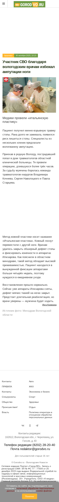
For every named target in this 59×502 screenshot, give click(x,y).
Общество (7, 402)
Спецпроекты (9, 397)
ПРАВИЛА (7, 386)
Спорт (32, 397)
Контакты (6, 381)
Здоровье (8, 55)
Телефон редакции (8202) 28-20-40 (29, 445)
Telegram (37, 425)
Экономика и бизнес (39, 391)
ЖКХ (31, 386)
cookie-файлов (44, 491)
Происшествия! (10, 407)
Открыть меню (4, 3)
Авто (31, 381)
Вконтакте (22, 425)
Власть (5, 412)
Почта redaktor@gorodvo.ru (30, 449)
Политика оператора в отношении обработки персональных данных (40, 415)
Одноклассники (30, 425)
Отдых (32, 407)
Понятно (29, 496)
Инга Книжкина (49, 305)
